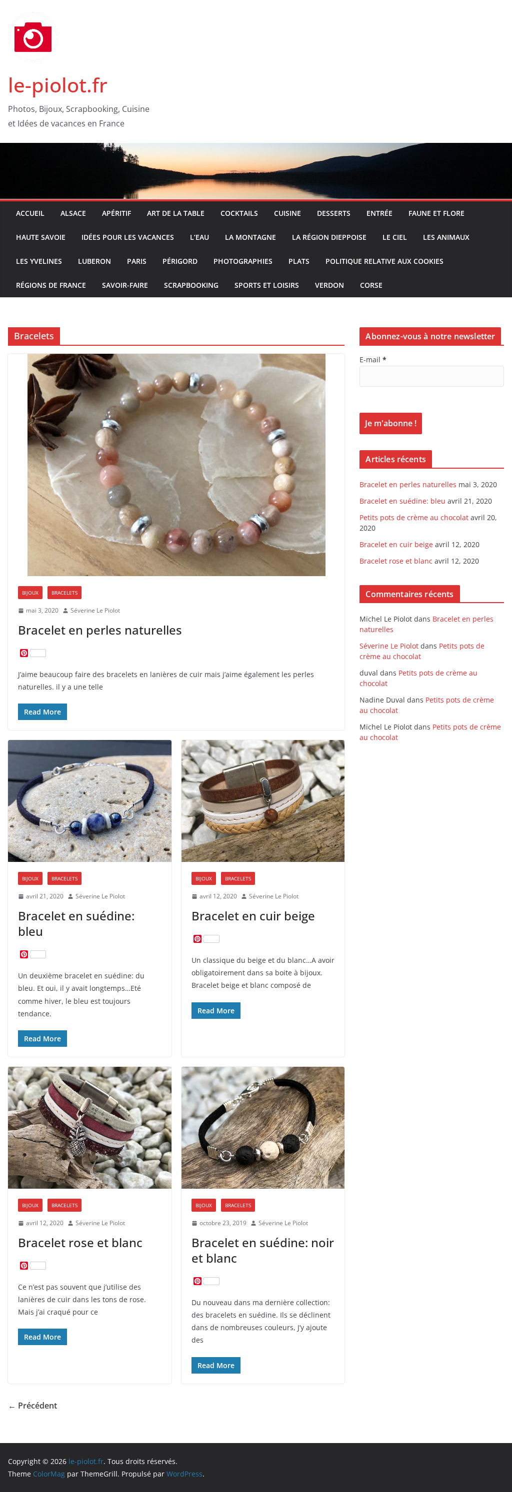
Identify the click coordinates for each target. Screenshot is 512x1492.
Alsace (73, 213)
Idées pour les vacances (128, 237)
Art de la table (175, 213)
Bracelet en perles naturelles (100, 630)
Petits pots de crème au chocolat (414, 517)
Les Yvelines (39, 261)
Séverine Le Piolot (95, 610)
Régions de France (51, 285)
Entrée (379, 213)
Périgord (180, 261)
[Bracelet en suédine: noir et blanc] (263, 1128)
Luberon (94, 261)
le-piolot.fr (58, 84)
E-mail (373, 359)
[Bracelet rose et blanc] (90, 1128)
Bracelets (65, 592)
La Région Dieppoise (329, 237)
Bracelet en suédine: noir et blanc (263, 1250)
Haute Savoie (41, 237)
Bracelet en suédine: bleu (76, 923)
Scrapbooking (191, 285)
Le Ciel (394, 237)
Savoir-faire (125, 285)
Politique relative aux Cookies (385, 261)
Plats (299, 261)
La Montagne (250, 237)
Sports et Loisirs (266, 285)
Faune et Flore (436, 213)
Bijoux (30, 592)
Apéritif (116, 213)
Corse (371, 285)
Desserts (333, 213)
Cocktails (239, 213)
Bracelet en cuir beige (253, 915)
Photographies (243, 261)
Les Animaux (446, 237)
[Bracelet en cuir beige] (263, 801)
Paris (136, 261)
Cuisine (287, 213)
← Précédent (32, 1405)
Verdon (329, 285)
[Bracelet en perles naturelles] (176, 465)
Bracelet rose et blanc (80, 1242)
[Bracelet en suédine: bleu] (90, 801)
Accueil (30, 213)
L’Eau (199, 237)
